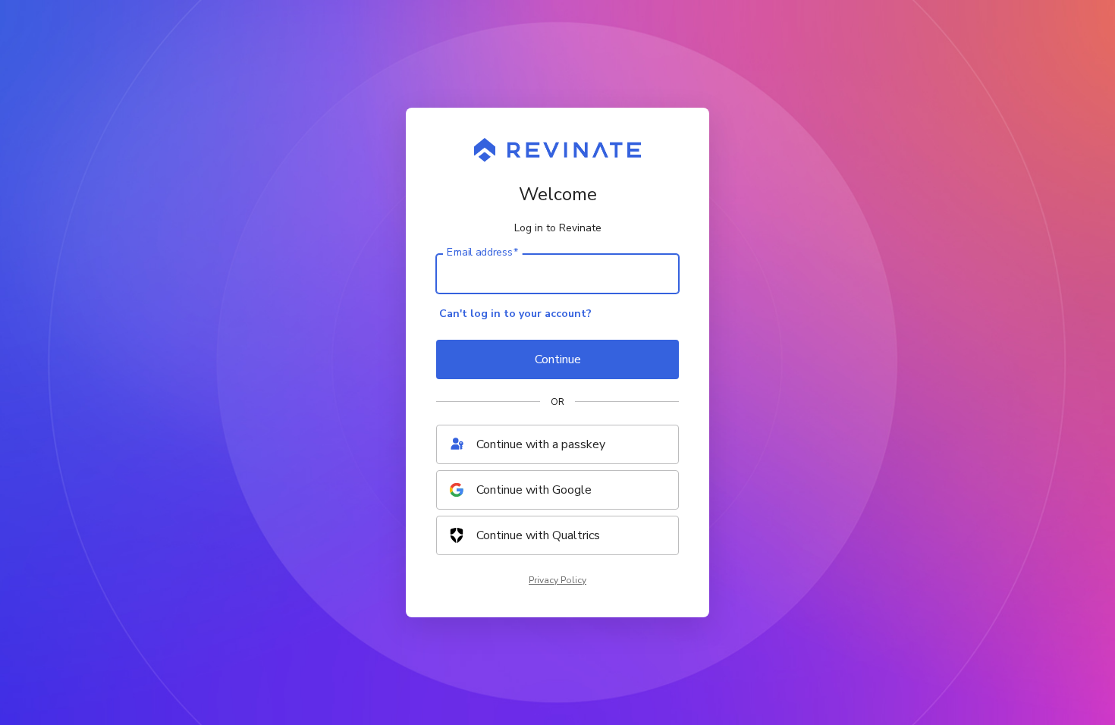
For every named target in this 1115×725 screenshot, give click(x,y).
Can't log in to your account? (515, 313)
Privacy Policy (557, 580)
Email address (482, 252)
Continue (558, 359)
